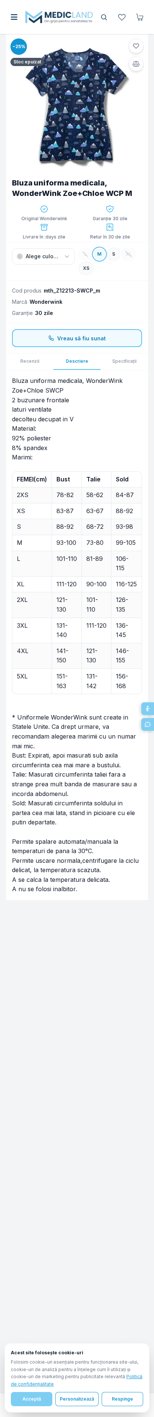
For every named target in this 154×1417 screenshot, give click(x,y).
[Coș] (140, 17)
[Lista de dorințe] (122, 17)
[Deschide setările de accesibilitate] (147, 708)
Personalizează (77, 1399)
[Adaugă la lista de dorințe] (136, 45)
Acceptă (31, 1399)
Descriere (77, 361)
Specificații (124, 361)
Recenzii (29, 361)
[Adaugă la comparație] (136, 63)
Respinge (122, 1399)
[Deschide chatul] (147, 724)
